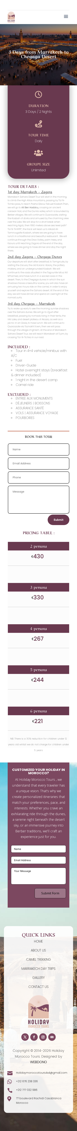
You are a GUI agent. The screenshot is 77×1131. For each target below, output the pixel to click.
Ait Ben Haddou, (30, 207)
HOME (38, 941)
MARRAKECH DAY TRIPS (38, 968)
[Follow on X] (25, 1037)
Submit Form (50, 893)
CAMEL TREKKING (38, 959)
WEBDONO (38, 1062)
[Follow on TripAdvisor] (52, 1037)
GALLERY (38, 977)
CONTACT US (38, 986)
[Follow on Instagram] (43, 1037)
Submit (58, 519)
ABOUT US (38, 950)
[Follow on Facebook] (34, 1037)
